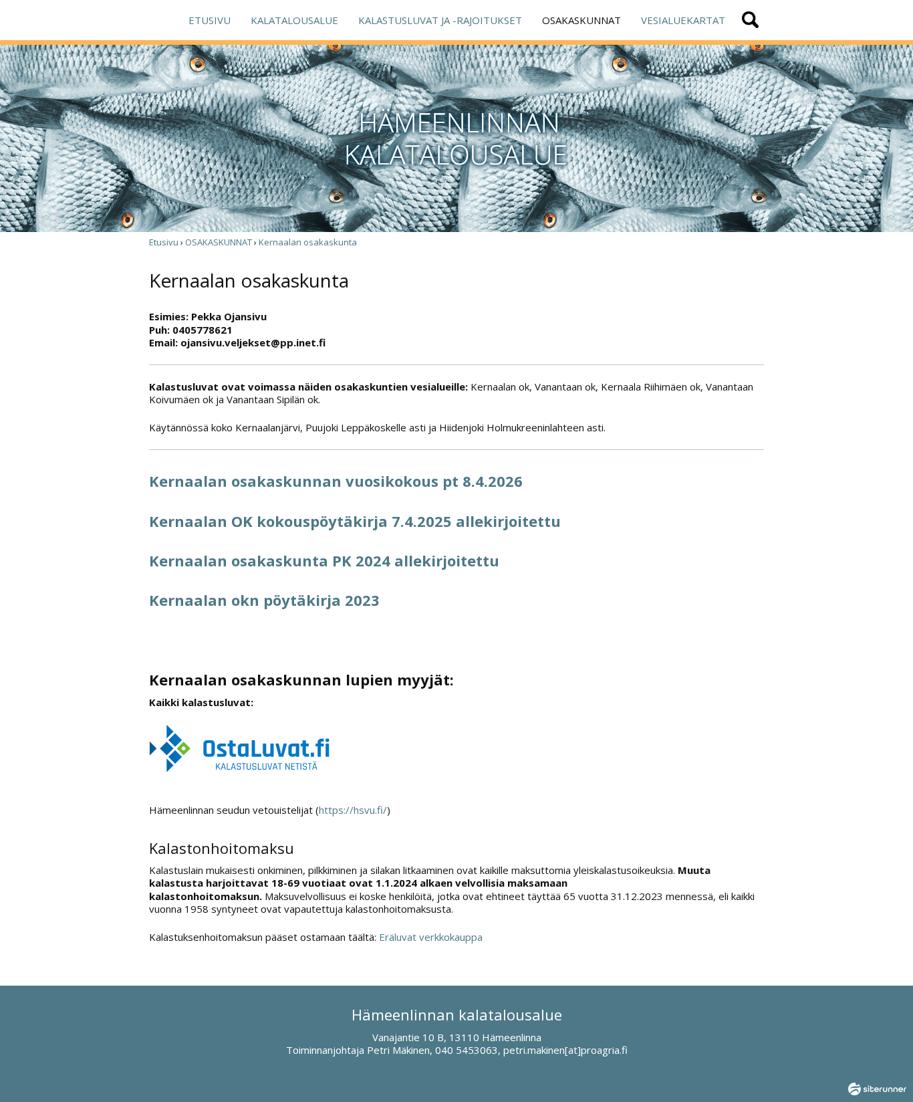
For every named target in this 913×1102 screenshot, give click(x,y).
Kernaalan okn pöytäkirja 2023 (264, 600)
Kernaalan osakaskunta (308, 242)
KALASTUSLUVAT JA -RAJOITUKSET (440, 20)
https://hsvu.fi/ (353, 809)
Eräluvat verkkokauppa (431, 937)
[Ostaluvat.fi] (239, 769)
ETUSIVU (209, 20)
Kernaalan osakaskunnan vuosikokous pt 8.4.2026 (336, 481)
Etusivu (163, 242)
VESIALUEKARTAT (683, 20)
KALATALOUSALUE (294, 20)
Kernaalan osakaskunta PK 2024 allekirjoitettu (324, 560)
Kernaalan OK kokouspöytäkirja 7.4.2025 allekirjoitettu (355, 521)
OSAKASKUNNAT (581, 20)
